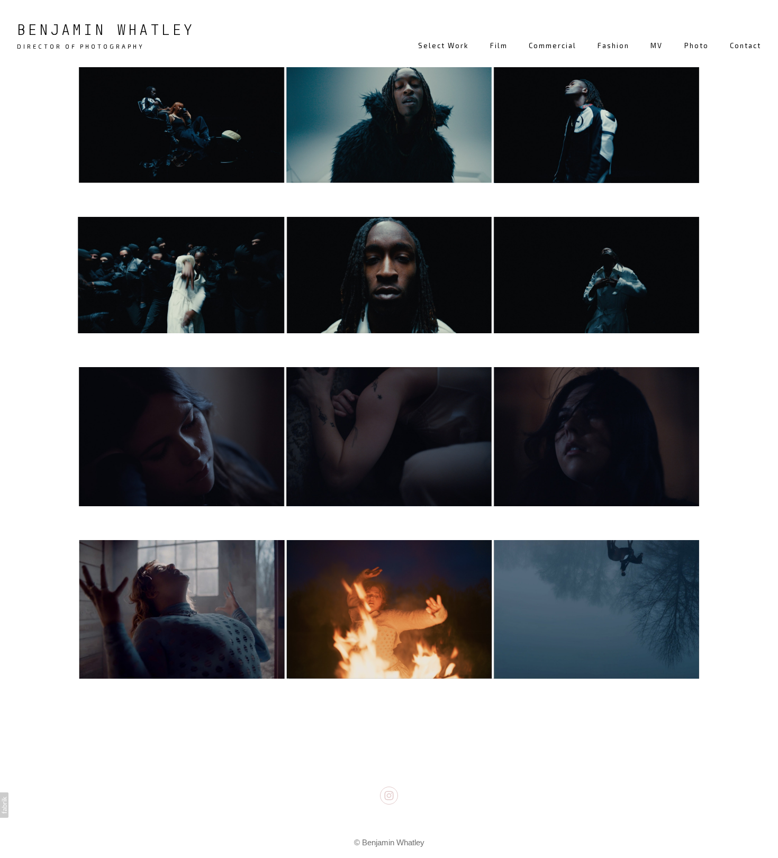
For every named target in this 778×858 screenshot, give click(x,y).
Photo (696, 45)
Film (499, 45)
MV (656, 45)
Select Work (443, 45)
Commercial (552, 45)
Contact (745, 45)
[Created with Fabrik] (4, 805)
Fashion (613, 45)
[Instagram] (389, 796)
